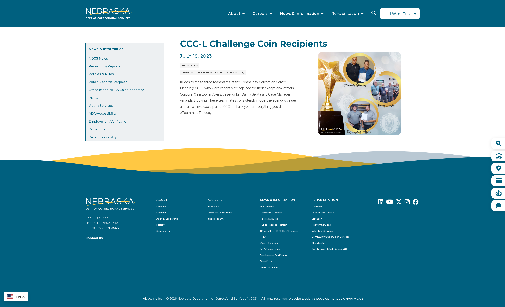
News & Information (299, 13)
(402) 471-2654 (107, 228)
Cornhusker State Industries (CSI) (330, 249)
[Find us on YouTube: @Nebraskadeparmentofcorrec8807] (389, 203)
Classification (319, 243)
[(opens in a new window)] (380, 203)
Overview (161, 206)
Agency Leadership (167, 219)
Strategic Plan (164, 231)
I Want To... (400, 14)
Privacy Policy (152, 298)
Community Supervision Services (330, 237)
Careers (260, 13)
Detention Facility (103, 137)
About (234, 13)
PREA (93, 98)
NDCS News (98, 58)
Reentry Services (321, 225)
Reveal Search (373, 13)
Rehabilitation (345, 13)
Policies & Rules (101, 74)
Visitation (317, 219)
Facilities (161, 212)
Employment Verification (108, 121)
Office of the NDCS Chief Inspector (116, 90)
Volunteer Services (322, 231)
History (160, 225)
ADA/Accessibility (103, 113)
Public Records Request (108, 82)
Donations (97, 129)
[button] (359, 134)
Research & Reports (105, 66)
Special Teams (216, 219)
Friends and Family (323, 212)
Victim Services (101, 106)
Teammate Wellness (220, 212)
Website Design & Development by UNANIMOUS (325, 298)
